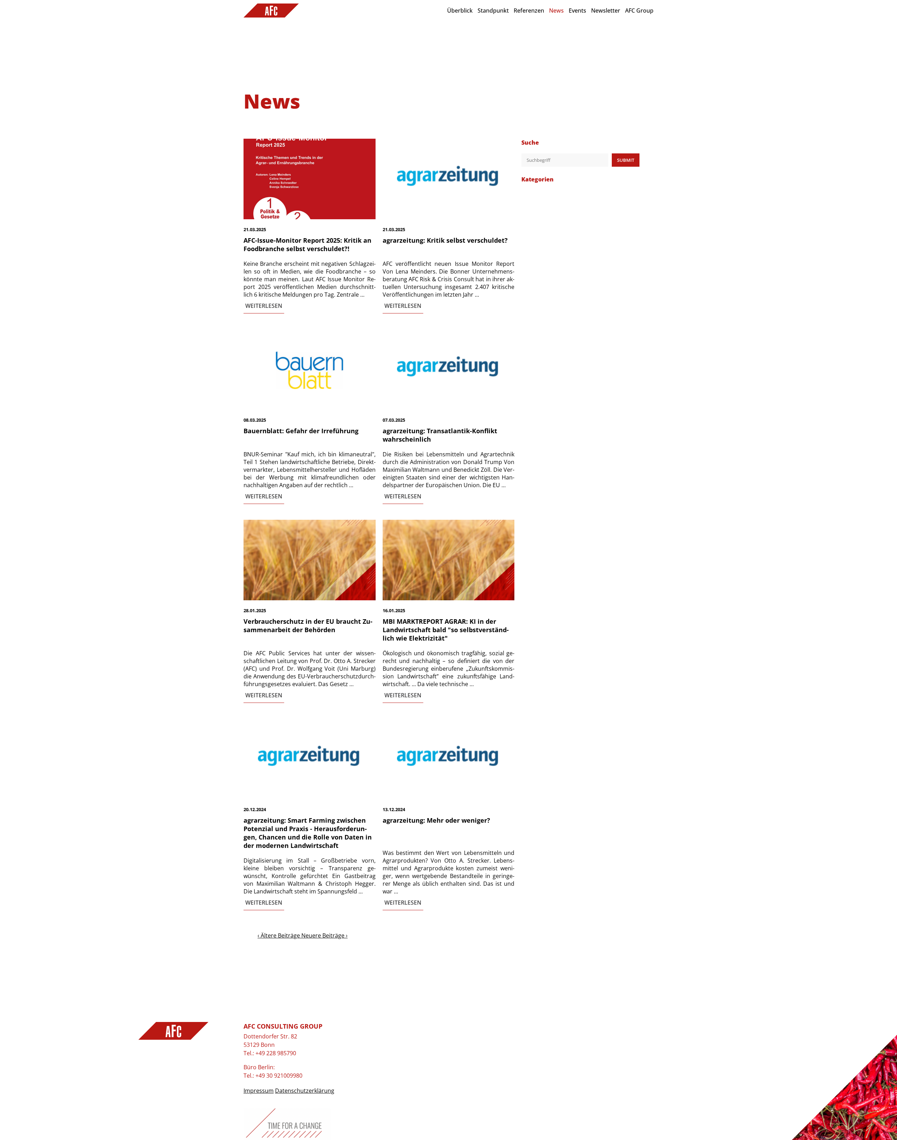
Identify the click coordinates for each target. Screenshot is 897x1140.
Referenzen (529, 10)
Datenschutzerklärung (304, 1090)
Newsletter (605, 10)
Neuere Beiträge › (324, 935)
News (556, 10)
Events (577, 10)
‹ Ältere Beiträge (279, 935)
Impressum (259, 1090)
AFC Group (639, 10)
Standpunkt (493, 10)
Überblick (460, 10)
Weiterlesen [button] (263, 306)
